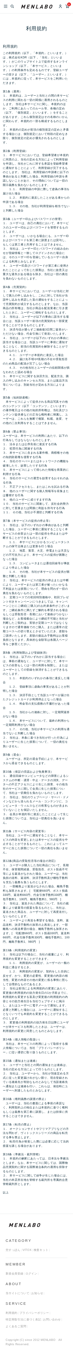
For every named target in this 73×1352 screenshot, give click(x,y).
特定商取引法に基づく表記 (23, 1319)
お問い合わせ (52, 1319)
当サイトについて (17, 1293)
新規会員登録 (14, 1273)
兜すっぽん (13, 1249)
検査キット (41, 1249)
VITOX (27, 1249)
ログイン (31, 1273)
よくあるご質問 (16, 1326)
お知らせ (37, 1293)
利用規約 (11, 1312)
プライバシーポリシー (34, 1312)
